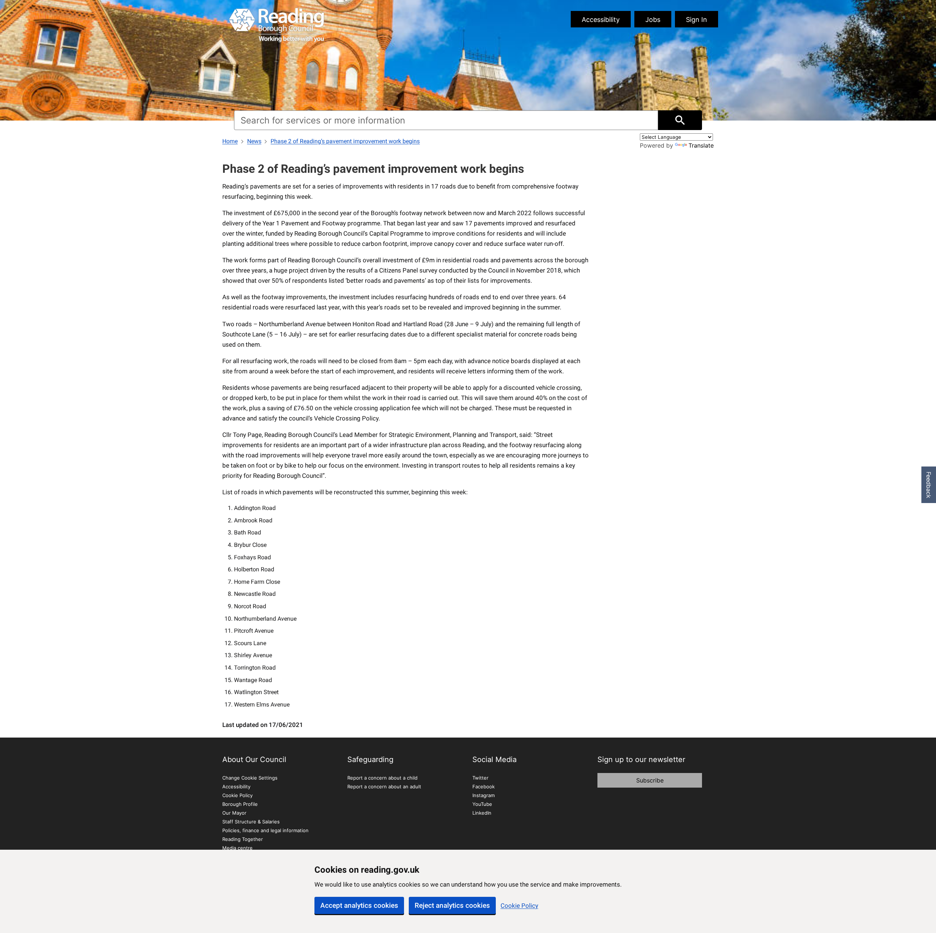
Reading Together (242, 839)
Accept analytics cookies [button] (359, 905)
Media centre (237, 848)
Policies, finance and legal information (265, 830)
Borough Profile (240, 804)
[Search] (680, 120)
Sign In (696, 19)
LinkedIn (481, 813)
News (254, 141)
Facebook (483, 786)
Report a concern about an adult (384, 786)
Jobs (652, 19)
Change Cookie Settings (250, 778)
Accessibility (601, 19)
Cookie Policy (519, 905)
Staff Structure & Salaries (251, 822)
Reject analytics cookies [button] (452, 905)
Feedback (928, 485)
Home (230, 141)
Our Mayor (234, 813)
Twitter (480, 778)
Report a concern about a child (382, 778)
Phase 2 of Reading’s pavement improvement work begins (345, 141)
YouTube (482, 804)
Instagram (483, 795)
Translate (701, 145)
